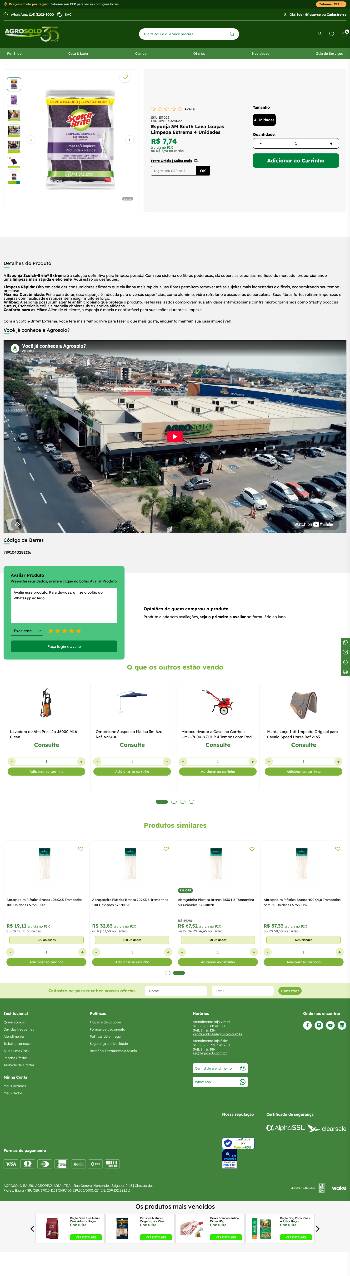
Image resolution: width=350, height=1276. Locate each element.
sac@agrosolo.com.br (210, 1053)
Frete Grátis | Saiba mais (171, 160)
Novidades (260, 53)
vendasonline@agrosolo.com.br (217, 1034)
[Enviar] (232, 34)
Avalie (189, 109)
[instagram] (319, 1025)
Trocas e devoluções (106, 1022)
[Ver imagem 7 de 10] (14, 178)
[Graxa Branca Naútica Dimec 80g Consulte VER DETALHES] (192, 1239)
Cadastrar (290, 990)
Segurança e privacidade (109, 1043)
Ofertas (199, 53)
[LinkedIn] (341, 1025)
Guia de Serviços (329, 53)
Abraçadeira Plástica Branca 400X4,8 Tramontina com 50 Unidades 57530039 (302, 902)
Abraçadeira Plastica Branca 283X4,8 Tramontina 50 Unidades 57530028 (216, 902)
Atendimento (14, 1036)
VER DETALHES (86, 1237)
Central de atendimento (213, 1068)
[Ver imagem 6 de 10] (14, 163)
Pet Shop (14, 53)
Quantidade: (264, 134)
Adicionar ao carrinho (47, 771)
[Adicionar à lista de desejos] (125, 77)
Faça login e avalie (64, 646)
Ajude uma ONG (16, 1051)
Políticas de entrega (105, 1036)
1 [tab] (167, 973)
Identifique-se (308, 14)
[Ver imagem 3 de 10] (14, 115)
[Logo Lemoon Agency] (318, 1188)
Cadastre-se (336, 14)
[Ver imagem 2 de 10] (14, 100)
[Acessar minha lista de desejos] (331, 34)
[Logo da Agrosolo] (32, 34)
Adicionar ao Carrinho (296, 160)
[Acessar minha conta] (319, 34)
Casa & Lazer (78, 53)
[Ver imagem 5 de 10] (14, 147)
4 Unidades (264, 119)
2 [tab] (179, 973)
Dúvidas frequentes (19, 1029)
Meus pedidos (15, 1086)
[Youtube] (330, 1025)
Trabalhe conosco (17, 1043)
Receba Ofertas (15, 1058)
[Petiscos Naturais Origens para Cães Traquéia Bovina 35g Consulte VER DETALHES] (122, 1239)
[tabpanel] (71, 139)
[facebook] (307, 1025)
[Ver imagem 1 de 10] (14, 84)
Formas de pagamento (107, 1029)
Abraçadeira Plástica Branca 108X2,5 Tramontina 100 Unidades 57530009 (44, 902)
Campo (141, 53)
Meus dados (13, 1093)
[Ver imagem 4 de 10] (14, 131)
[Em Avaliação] (229, 1159)
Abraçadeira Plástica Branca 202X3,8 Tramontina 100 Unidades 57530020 (130, 902)
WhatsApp (203, 1082)
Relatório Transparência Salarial (113, 1051)
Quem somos (14, 1022)
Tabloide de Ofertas (19, 1065)
